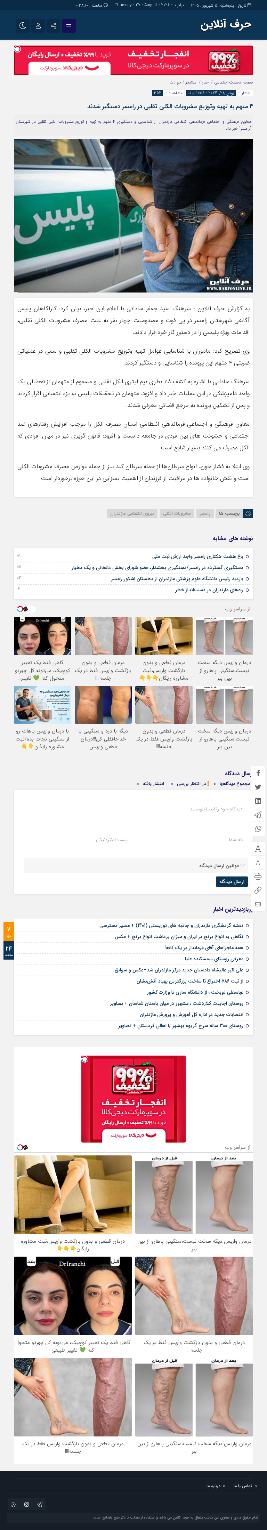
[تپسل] (17, 49)
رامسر (205, 513)
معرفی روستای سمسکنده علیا (214, 959)
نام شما (236, 839)
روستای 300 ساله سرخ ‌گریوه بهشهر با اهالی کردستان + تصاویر (180, 1026)
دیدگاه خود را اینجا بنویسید (216, 809)
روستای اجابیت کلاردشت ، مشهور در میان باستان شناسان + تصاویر (176, 1003)
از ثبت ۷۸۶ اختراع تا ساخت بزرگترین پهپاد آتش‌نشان (190, 981)
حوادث (175, 82)
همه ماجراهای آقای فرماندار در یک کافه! (203, 948)
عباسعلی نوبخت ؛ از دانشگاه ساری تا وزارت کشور (195, 992)
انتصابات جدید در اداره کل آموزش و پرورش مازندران (191, 1014)
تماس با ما (243, 1486)
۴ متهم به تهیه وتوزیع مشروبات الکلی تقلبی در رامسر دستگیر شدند (170, 106)
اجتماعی (221, 82)
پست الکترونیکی (112, 839)
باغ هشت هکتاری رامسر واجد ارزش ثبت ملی (197, 556)
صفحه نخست (240, 82)
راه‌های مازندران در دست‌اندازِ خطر (209, 590)
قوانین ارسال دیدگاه (219, 866)
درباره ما (213, 1486)
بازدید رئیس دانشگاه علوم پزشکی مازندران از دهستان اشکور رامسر (177, 579)
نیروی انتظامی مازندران (132, 513)
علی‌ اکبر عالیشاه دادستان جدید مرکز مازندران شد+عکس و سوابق (179, 970)
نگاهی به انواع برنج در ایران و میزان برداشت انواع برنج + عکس (179, 936)
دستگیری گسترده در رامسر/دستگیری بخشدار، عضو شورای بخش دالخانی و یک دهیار (157, 567)
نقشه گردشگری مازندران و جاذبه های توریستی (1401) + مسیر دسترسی (171, 925)
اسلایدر (191, 82)
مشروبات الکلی (177, 513)
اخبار (206, 82)
